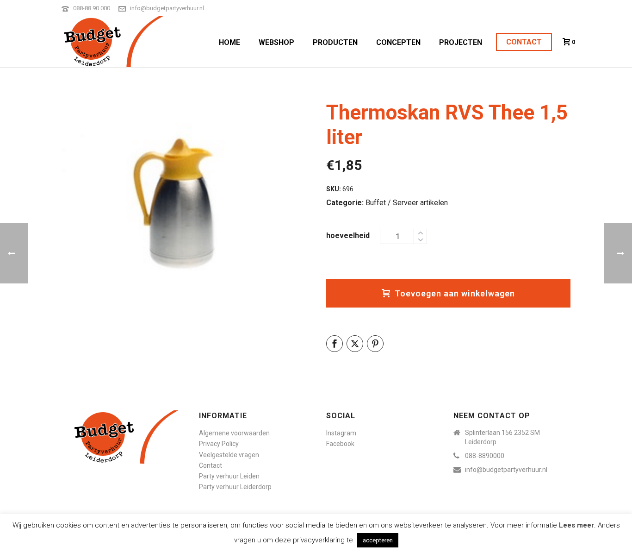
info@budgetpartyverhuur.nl (167, 8)
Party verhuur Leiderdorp (235, 486)
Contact (524, 42)
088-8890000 (484, 455)
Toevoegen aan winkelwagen (455, 293)
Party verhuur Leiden (229, 476)
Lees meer (576, 525)
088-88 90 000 (91, 8)
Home (229, 42)
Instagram (341, 433)
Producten (335, 42)
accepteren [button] (378, 540)
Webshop (276, 42)
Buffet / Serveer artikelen (407, 202)
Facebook (340, 443)
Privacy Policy (219, 443)
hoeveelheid (348, 235)
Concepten (398, 42)
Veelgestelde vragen (229, 455)
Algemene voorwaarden (234, 433)
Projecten (460, 42)
